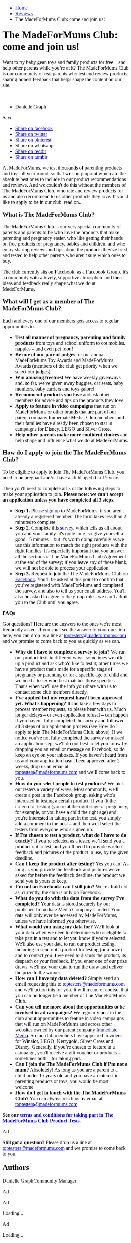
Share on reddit (30, 151)
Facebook (25, 579)
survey (66, 528)
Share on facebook (34, 128)
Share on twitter (31, 134)
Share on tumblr (31, 157)
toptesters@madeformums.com (95, 635)
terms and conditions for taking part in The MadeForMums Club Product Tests (58, 1117)
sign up (52, 510)
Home (21, 7)
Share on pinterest (33, 139)
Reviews (24, 13)
